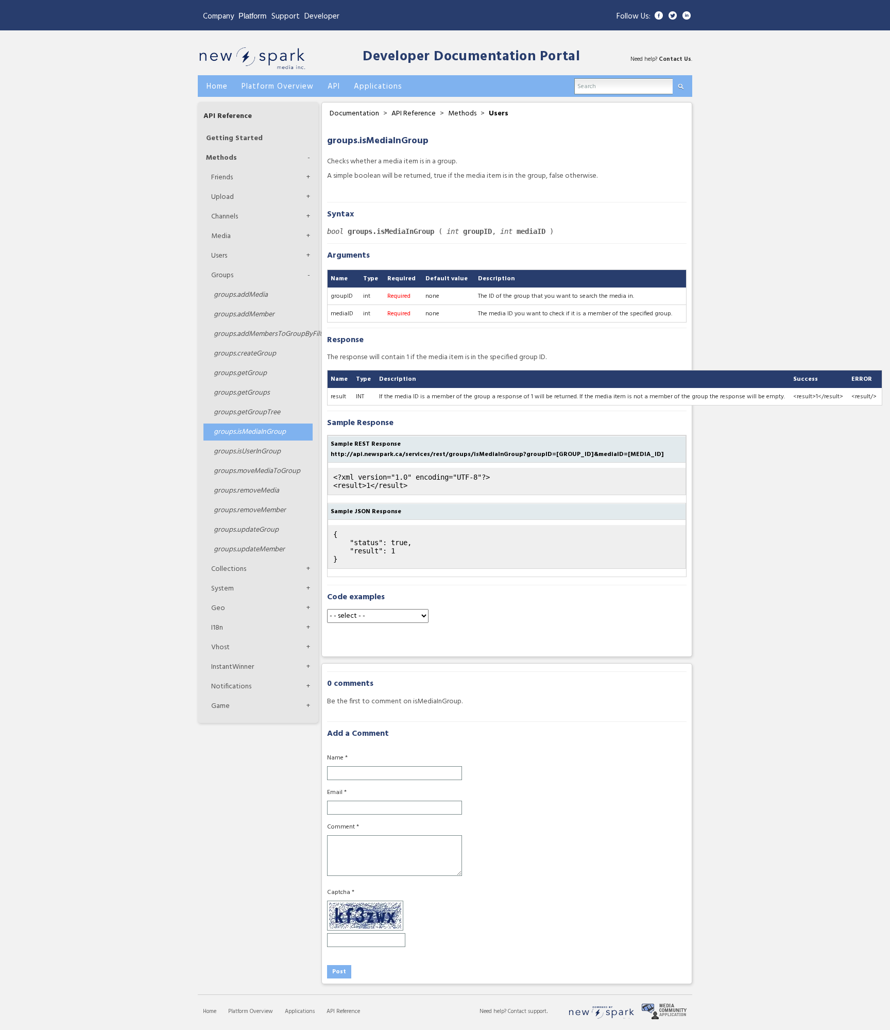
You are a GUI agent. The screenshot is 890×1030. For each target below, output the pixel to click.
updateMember (249, 549)
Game (220, 706)
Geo (218, 608)
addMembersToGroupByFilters (263, 334)
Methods (221, 158)
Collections (228, 569)
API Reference (227, 116)
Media (221, 236)
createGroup (245, 354)
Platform (252, 15)
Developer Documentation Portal (471, 57)
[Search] (681, 84)
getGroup (240, 373)
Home (209, 1011)
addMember (244, 314)
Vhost (220, 647)
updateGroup (246, 530)
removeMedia (246, 491)
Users (219, 256)
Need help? (494, 1011)
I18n (217, 628)
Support (285, 16)
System (222, 589)
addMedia (241, 295)
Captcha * (340, 892)
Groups (222, 275)
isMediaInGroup (250, 432)
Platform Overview (250, 1011)
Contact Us (675, 59)
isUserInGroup (247, 452)
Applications (300, 1011)
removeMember (250, 510)
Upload (222, 197)
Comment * (343, 827)
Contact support (527, 1011)
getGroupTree (247, 412)
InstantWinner (232, 667)
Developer (321, 16)
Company (218, 16)
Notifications (231, 687)
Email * (337, 792)
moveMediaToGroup (257, 471)
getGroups (242, 393)
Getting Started (234, 138)
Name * (337, 758)
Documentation (354, 114)
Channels (224, 217)
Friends (222, 177)
